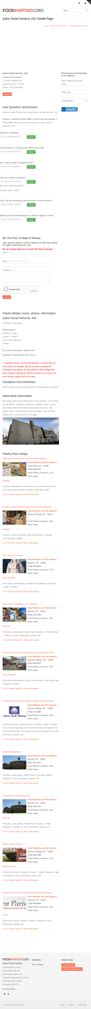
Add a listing (37, 964)
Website (7, 94)
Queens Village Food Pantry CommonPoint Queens (27, 507)
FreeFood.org (68, 965)
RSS (4, 993)
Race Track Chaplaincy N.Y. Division (20, 604)
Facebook (7, 993)
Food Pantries (23, 12)
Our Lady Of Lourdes (13, 555)
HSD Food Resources (72, 969)
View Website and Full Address (42, 462)
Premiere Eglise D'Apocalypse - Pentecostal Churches (28, 701)
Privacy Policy (9, 989)
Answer (31, 137)
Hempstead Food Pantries (79, 26)
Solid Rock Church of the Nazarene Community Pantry (28, 652)
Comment (10, 270)
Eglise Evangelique (12, 752)
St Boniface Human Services (16, 796)
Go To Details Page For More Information (21, 494)
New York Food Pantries (59, 26)
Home (46, 26)
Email (5, 578)
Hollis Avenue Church (13, 844)
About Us (72, 1005)
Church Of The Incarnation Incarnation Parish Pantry (27, 892)
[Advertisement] (45, 47)
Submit (6, 297)
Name (8, 252)
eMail (15, 261)
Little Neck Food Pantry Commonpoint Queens (25, 458)
